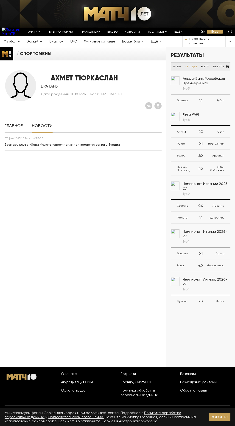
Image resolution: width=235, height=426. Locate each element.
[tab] (14, 126)
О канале (69, 374)
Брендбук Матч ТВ (135, 382)
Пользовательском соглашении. (76, 417)
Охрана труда (73, 390)
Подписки (128, 374)
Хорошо (219, 417)
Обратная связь (193, 390)
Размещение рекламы (198, 382)
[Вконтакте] (148, 105)
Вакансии (188, 374)
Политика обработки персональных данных (139, 392)
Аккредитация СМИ (77, 382)
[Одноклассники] (158, 105)
